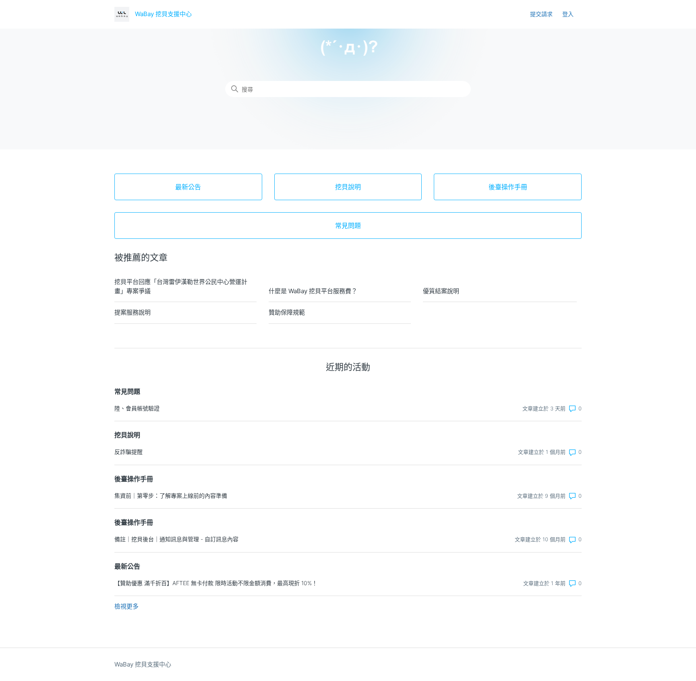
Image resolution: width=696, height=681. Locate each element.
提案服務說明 (132, 312)
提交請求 (541, 13)
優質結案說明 (441, 291)
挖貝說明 (127, 435)
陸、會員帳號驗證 (137, 408)
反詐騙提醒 (128, 451)
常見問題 (127, 391)
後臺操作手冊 (133, 479)
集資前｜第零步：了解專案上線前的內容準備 (170, 495)
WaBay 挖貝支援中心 (142, 664)
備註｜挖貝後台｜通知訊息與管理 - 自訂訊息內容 (176, 539)
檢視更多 (126, 606)
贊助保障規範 (287, 312)
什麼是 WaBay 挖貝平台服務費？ (313, 291)
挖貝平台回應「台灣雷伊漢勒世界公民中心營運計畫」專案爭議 (180, 286)
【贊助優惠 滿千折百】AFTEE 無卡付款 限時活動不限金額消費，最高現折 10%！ (215, 583)
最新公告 (127, 566)
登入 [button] (568, 13)
